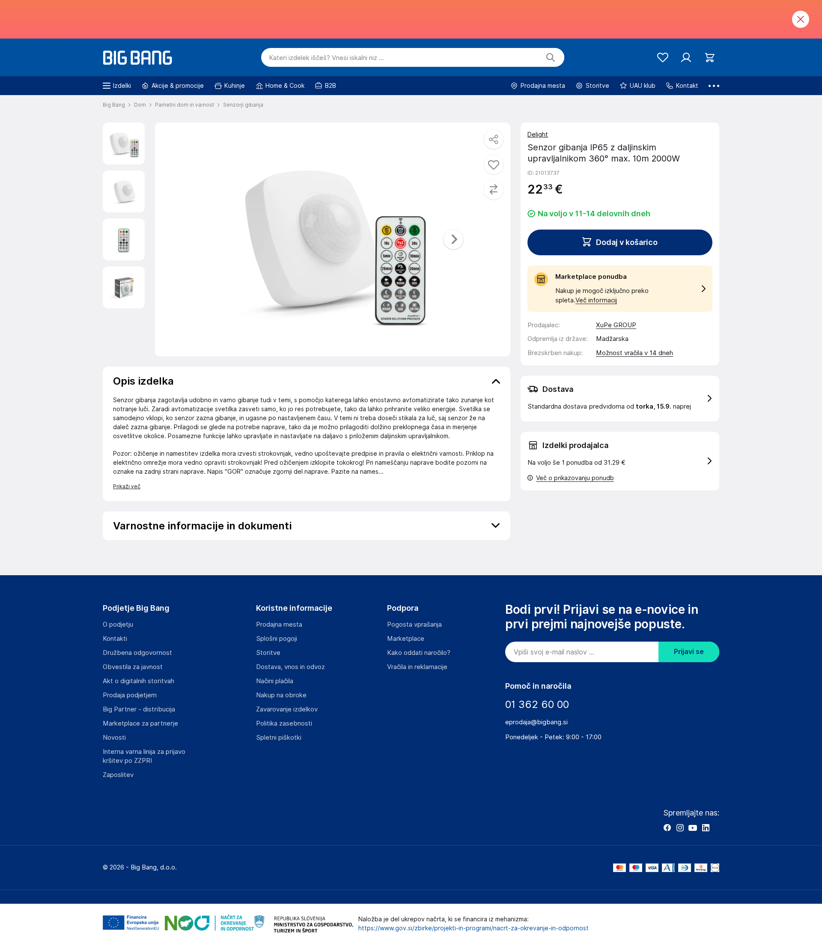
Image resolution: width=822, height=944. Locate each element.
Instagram (680, 827)
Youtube (693, 827)
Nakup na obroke (281, 695)
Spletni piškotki (278, 737)
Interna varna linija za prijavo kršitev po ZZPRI (144, 756)
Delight (537, 134)
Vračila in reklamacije (417, 667)
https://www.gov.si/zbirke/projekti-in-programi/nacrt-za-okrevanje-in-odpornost (473, 928)
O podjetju (118, 624)
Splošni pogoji (276, 638)
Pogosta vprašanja (414, 624)
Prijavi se (689, 652)
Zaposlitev (118, 775)
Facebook (667, 827)
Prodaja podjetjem (130, 695)
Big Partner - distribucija (139, 709)
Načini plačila (274, 681)
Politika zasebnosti (284, 723)
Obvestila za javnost (133, 667)
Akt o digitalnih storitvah (138, 681)
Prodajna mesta (279, 624)
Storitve (268, 653)
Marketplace (405, 638)
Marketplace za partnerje (140, 723)
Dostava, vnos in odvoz (290, 667)
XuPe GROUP (616, 325)
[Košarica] (709, 57)
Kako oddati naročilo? (418, 653)
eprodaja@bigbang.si (536, 722)
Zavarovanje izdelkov (287, 709)
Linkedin (705, 827)
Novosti (114, 737)
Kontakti (115, 638)
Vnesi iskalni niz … (326, 58)
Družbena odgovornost (137, 653)
